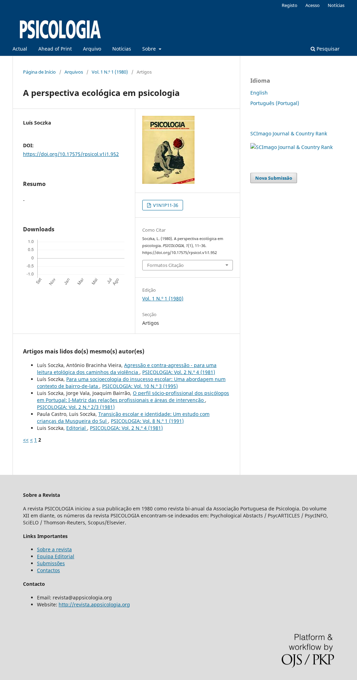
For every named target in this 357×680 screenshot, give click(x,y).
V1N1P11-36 (165, 205)
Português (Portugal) (274, 103)
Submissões (51, 563)
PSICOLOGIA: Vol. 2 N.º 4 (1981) (178, 372)
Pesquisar (327, 48)
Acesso (312, 5)
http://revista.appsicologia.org (94, 604)
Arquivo (92, 48)
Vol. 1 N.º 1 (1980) (110, 72)
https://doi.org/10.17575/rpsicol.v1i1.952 (71, 154)
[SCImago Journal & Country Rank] (291, 147)
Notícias (121, 48)
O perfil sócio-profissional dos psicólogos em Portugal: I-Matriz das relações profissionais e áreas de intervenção (133, 396)
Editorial (76, 428)
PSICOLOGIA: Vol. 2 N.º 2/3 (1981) (76, 407)
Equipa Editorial (55, 556)
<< (26, 439)
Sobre (149, 48)
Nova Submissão (273, 178)
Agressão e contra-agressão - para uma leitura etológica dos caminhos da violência (127, 368)
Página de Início (39, 72)
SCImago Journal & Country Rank (288, 133)
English (259, 92)
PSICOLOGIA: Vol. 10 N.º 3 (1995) (140, 386)
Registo (289, 5)
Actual (20, 48)
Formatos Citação (165, 265)
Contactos (48, 570)
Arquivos (73, 72)
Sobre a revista (54, 549)
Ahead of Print (55, 48)
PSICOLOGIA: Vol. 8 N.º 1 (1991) (147, 421)
